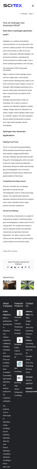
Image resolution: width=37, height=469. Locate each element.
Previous (24, 14)
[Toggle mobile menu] (33, 6)
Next (30, 14)
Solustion (14, 251)
